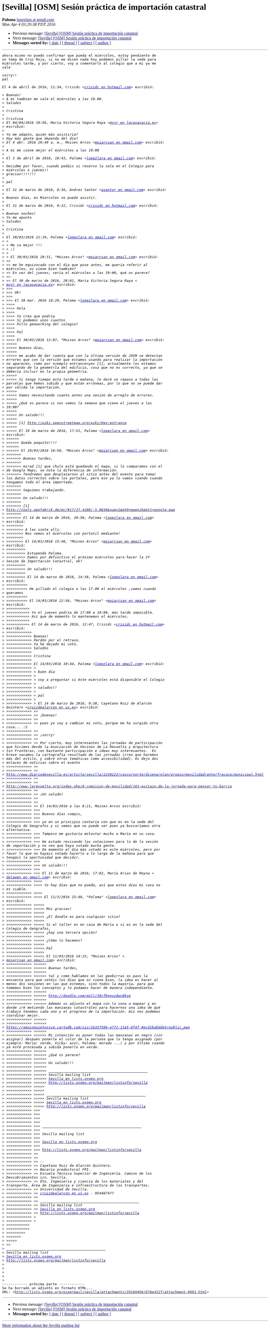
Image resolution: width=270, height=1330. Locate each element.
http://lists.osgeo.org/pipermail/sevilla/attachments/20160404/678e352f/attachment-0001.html (111, 1292)
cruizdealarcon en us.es (51, 707)
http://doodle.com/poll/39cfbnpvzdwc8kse (90, 996)
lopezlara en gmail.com (109, 158)
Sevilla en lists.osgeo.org (76, 1079)
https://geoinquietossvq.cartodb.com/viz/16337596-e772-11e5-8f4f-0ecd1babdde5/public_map (98, 1027)
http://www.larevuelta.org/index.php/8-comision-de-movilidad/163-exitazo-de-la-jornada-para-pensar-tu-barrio (119, 786)
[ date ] (55, 43)
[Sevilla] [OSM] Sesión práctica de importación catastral (91, 33)
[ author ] (103, 43)
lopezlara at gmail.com (35, 19)
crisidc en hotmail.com (107, 87)
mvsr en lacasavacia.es (133, 123)
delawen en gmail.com (27, 877)
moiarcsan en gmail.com (118, 142)
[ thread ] (69, 43)
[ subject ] (86, 43)
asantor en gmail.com (122, 190)
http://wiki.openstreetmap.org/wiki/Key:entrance (77, 423)
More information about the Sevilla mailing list (40, 1325)
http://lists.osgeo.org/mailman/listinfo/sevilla (98, 1083)
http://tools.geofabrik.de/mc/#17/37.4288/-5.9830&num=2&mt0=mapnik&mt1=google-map (90, 510)
